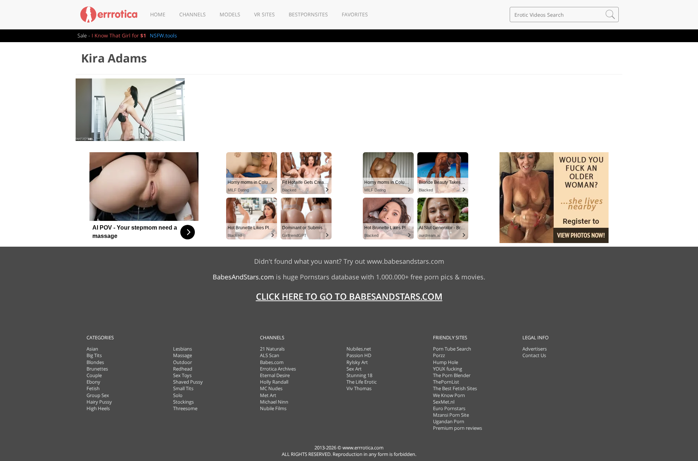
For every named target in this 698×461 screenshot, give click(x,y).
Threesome (185, 408)
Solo (177, 395)
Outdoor (182, 362)
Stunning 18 (359, 375)
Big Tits (94, 355)
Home (157, 14)
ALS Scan (269, 355)
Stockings (183, 402)
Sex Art (354, 368)
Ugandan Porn (448, 421)
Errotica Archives (278, 368)
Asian (92, 348)
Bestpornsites (308, 14)
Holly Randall (274, 382)
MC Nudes (271, 388)
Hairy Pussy (99, 402)
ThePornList (446, 382)
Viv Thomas (359, 388)
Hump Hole (445, 362)
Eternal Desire (275, 375)
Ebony (93, 382)
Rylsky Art (357, 362)
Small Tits (183, 388)
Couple (94, 375)
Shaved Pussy (188, 382)
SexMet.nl (443, 402)
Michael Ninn (274, 402)
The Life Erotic (361, 382)
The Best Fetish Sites (455, 388)
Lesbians (182, 348)
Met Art (268, 395)
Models (230, 14)
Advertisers (534, 348)
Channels (192, 14)
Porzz (439, 355)
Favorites (355, 14)
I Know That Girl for (119, 35)
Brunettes (97, 368)
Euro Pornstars (449, 408)
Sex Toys (182, 375)
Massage (182, 355)
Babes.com (272, 362)
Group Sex (98, 395)
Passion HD (358, 355)
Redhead (182, 368)
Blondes (95, 362)
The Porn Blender (451, 375)
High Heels (98, 408)
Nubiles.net (358, 348)
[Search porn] (610, 14)
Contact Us (534, 355)
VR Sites (264, 14)
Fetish (93, 388)
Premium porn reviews (457, 428)
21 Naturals (272, 348)
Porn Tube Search (452, 348)
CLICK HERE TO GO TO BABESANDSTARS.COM (349, 296)
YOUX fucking (447, 368)
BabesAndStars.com (243, 276)
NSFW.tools (163, 35)
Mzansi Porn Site (451, 415)
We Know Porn (449, 395)
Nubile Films (273, 408)
